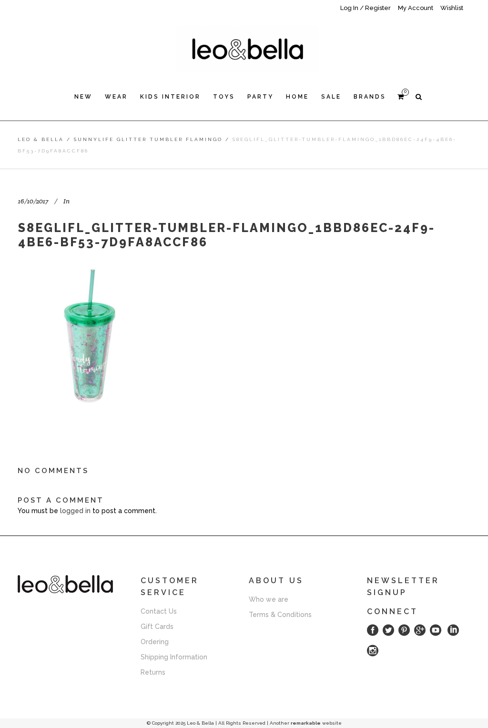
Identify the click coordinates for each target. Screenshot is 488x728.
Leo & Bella (41, 139)
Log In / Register (365, 7)
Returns (153, 672)
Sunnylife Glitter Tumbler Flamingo (148, 139)
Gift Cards (157, 626)
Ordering (155, 642)
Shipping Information (174, 657)
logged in (75, 511)
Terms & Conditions (280, 614)
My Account (415, 7)
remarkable (306, 723)
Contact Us (159, 611)
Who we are (268, 599)
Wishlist (451, 7)
